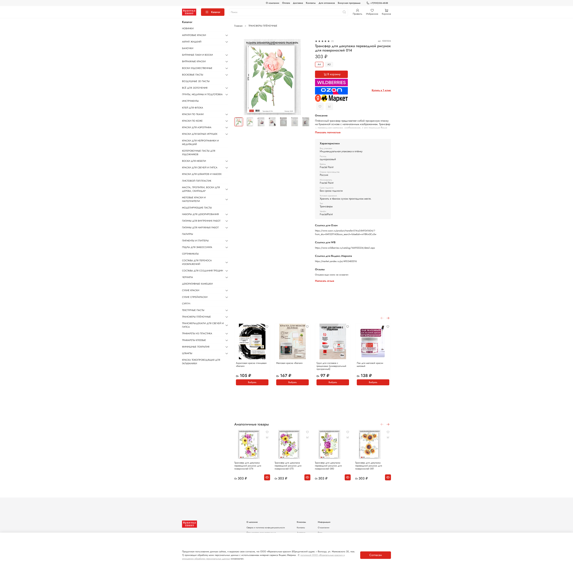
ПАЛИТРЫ (187, 234)
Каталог (215, 12)
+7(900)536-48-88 (379, 2)
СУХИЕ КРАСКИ (190, 290)
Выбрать (252, 382)
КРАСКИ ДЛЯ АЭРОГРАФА (196, 127)
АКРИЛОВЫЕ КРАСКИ (194, 35)
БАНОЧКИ (187, 48)
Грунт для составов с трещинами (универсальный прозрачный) (331, 366)
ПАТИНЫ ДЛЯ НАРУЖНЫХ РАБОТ (200, 227)
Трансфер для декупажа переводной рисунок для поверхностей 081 (368, 465)
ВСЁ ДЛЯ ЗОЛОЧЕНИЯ (194, 88)
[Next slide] (305, 77)
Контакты (311, 3)
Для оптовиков (327, 3)
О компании (272, 3)
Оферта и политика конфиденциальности (266, 527)
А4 (319, 64)
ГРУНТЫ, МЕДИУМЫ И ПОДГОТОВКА (202, 94)
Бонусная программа (349, 3)
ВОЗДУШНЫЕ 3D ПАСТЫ (196, 81)
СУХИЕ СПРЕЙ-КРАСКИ (194, 297)
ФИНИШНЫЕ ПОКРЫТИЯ (195, 346)
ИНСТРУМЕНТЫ (190, 101)
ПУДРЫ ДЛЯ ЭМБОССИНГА (197, 247)
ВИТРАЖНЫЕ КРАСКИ (194, 61)
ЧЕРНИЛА (187, 277)
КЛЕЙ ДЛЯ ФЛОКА (192, 107)
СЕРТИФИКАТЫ (190, 253)
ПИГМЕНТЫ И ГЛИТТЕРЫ (195, 240)
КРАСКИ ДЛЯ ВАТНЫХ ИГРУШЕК (199, 134)
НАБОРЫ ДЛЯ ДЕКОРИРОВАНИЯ (200, 214)
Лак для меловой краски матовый (370, 364)
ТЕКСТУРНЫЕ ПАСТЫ (193, 310)
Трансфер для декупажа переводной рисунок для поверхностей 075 (288, 465)
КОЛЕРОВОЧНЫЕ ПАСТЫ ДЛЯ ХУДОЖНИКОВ (198, 152)
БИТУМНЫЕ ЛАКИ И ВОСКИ (197, 55)
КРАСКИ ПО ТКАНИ (193, 114)
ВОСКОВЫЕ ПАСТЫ (192, 74)
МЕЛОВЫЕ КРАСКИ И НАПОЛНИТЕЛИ (194, 199)
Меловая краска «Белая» (289, 363)
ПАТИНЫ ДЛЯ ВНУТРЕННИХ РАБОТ (201, 221)
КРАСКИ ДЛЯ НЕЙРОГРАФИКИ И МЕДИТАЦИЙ (200, 142)
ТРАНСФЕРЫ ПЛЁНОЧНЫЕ (262, 25)
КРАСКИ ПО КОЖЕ (192, 121)
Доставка (298, 3)
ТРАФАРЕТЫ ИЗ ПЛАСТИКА (197, 333)
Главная (238, 25)
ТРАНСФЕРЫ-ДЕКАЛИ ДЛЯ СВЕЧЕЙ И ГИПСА (203, 325)
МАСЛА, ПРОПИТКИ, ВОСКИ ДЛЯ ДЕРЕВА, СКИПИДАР (201, 189)
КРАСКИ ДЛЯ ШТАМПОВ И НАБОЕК (202, 174)
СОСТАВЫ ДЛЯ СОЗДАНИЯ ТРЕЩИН (202, 270)
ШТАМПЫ (187, 353)
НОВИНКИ (188, 28)
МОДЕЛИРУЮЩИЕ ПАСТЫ (197, 207)
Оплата (286, 3)
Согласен (375, 555)
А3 (329, 64)
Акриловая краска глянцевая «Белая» (251, 364)
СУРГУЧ (186, 303)
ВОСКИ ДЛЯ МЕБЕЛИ (194, 161)
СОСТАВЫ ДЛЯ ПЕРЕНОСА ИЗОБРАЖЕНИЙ (197, 262)
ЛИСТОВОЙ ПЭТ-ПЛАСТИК (196, 181)
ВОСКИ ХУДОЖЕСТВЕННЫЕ (197, 68)
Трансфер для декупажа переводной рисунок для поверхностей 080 (328, 465)
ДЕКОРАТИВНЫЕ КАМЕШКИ (197, 283)
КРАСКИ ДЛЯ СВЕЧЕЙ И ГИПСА (199, 167)
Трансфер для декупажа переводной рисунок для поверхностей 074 (247, 465)
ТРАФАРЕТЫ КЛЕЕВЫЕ (194, 340)
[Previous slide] (239, 77)
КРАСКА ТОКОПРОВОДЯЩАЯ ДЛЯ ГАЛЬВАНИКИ (201, 361)
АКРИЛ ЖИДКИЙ (191, 41)
